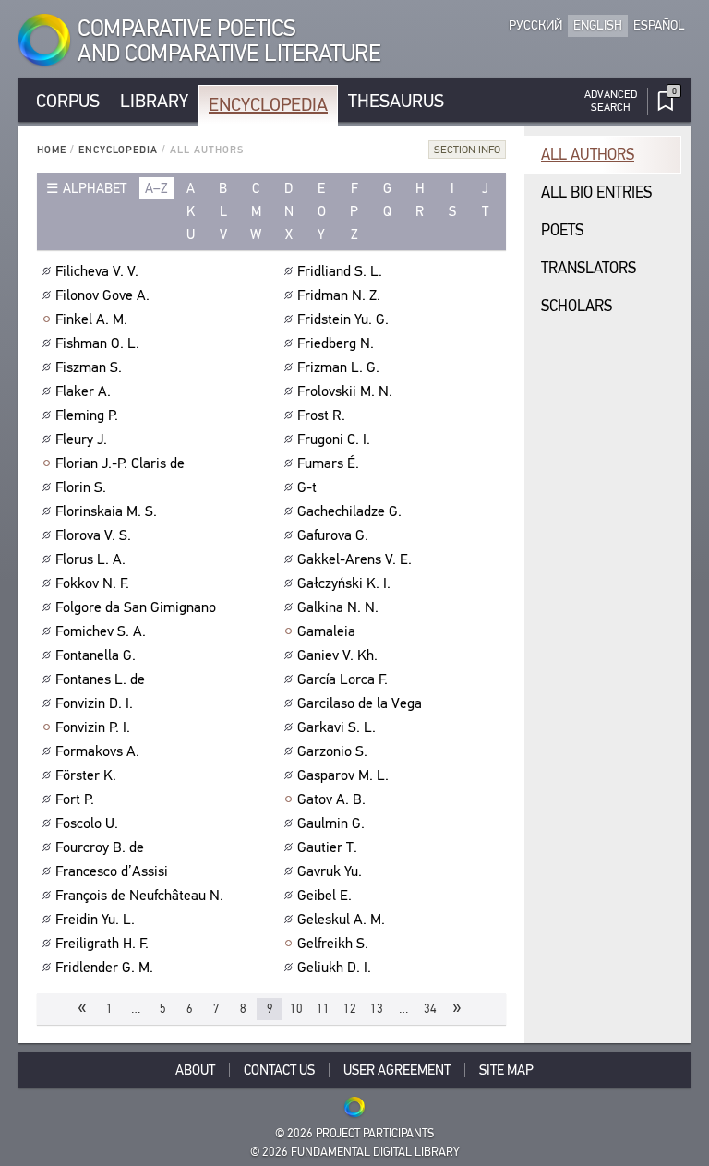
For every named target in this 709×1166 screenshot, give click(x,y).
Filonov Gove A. (102, 295)
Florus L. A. (90, 559)
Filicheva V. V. (96, 271)
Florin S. (80, 487)
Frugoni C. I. (333, 439)
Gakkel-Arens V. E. (354, 559)
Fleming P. (86, 415)
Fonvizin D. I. (94, 703)
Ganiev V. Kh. (337, 655)
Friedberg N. (335, 343)
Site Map (506, 1070)
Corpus (68, 101)
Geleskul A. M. (341, 919)
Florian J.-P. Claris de (120, 463)
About (195, 1070)
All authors (587, 154)
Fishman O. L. (97, 343)
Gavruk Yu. (329, 871)
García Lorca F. (342, 679)
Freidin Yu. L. (95, 919)
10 (296, 1009)
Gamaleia (326, 631)
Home (51, 150)
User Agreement (397, 1070)
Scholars (576, 306)
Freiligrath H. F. (102, 943)
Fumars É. (328, 463)
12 (349, 1009)
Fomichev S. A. (100, 631)
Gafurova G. (332, 535)
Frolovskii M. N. (344, 391)
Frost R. (321, 415)
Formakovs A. (97, 751)
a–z (156, 188)
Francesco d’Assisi (111, 871)
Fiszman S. (88, 367)
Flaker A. (83, 391)
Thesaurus (396, 101)
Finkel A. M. (91, 319)
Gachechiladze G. (349, 511)
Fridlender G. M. (104, 967)
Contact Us (279, 1070)
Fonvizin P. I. (92, 727)
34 (430, 1009)
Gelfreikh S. (332, 943)
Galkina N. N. (338, 607)
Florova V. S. (93, 535)
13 (376, 1009)
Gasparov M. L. (343, 775)
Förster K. (85, 775)
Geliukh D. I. (334, 967)
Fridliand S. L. (339, 271)
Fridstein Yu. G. (343, 319)
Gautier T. (327, 847)
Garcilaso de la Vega (359, 703)
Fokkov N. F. (92, 583)
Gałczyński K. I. (344, 583)
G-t (307, 487)
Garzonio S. (332, 751)
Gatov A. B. (331, 799)
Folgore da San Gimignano (135, 607)
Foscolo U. (86, 823)
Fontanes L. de (100, 679)
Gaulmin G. (331, 823)
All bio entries (596, 192)
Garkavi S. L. (336, 727)
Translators (588, 268)
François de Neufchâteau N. (139, 895)
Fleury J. (81, 439)
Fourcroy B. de (99, 847)
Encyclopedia (268, 104)
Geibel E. (324, 895)
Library (154, 101)
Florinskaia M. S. (106, 511)
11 (323, 1009)
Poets (562, 230)
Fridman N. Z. (338, 295)
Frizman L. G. (338, 367)
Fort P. (74, 799)
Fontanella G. (95, 655)
